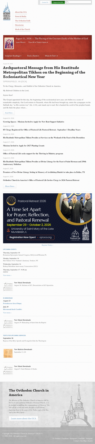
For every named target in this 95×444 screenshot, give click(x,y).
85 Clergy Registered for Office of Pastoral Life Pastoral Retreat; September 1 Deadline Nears (41, 129)
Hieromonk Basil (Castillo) (12, 309)
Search (90, 441)
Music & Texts (51, 56)
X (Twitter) (57, 438)
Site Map (83, 441)
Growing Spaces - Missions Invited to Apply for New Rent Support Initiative (33, 121)
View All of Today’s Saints (37, 42)
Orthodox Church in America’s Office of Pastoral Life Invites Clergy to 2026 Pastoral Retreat (41, 180)
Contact (76, 441)
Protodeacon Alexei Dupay (12, 303)
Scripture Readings (12, 56)
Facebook (65, 438)
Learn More (20, 42)
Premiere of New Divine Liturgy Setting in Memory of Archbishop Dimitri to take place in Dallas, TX (44, 172)
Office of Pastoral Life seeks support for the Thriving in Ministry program (33, 153)
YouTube (81, 438)
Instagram (73, 438)
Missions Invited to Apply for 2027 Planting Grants (23, 145)
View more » (7, 275)
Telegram (89, 438)
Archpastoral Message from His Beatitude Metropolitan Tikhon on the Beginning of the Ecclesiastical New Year (44, 72)
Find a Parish (32, 56)
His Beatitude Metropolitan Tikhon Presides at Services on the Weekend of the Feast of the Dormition (44, 137)
